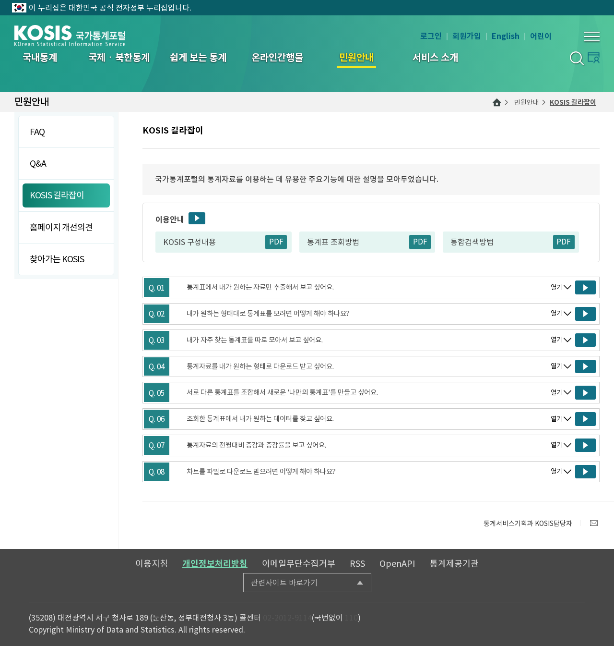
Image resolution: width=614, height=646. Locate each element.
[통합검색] (576, 58)
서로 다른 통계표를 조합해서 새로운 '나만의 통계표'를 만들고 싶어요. (282, 392)
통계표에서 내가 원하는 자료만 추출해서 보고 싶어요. (260, 287)
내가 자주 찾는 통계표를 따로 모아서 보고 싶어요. (255, 340)
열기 (556, 287)
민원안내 (526, 102)
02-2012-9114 (287, 617)
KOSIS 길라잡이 (573, 102)
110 (351, 617)
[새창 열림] (585, 287)
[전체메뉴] (592, 36)
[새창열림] (594, 523)
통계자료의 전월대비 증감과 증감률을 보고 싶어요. (256, 445)
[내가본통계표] (593, 57)
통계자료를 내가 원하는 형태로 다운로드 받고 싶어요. (260, 366)
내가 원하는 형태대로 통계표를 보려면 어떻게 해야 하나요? (268, 313)
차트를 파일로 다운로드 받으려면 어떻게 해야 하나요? (261, 471)
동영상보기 (197, 218)
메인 (497, 102)
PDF (276, 241)
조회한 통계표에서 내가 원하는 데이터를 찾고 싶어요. (260, 418)
